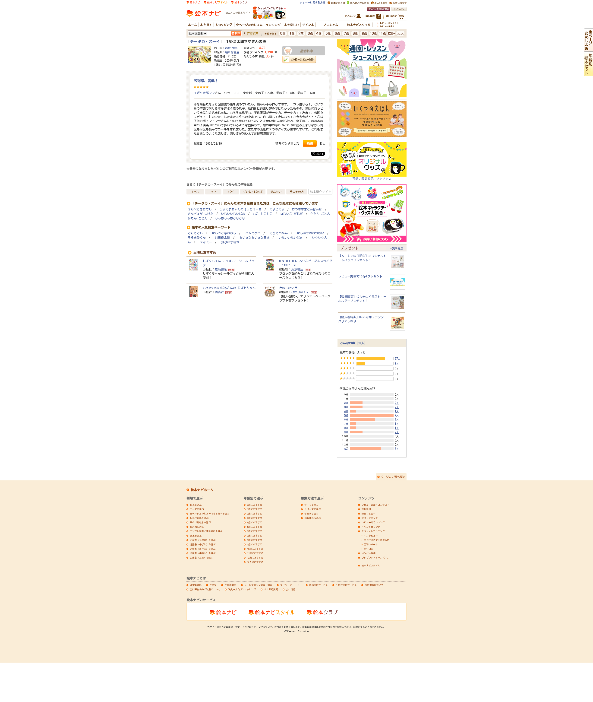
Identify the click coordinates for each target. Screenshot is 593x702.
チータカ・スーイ (205, 41)
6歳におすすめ (254, 531)
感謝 (309, 143)
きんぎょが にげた (200, 213)
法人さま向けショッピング (242, 589)
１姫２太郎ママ (204, 93)
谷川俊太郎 (222, 237)
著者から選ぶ (311, 513)
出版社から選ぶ (312, 518)
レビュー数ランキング (373, 522)
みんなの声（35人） (353, 343)
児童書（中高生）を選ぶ (202, 553)
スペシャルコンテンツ (373, 531)
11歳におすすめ (255, 553)
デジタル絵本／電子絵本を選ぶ (206, 531)
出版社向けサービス (346, 585)
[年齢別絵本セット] (588, 74)
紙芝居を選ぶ (197, 527)
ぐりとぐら (276, 209)
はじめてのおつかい (310, 233)
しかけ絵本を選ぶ (199, 518)
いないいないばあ (233, 213)
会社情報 (290, 589)
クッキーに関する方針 (312, 2)
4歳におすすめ (254, 522)
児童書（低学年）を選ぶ (202, 540)
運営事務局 (196, 585)
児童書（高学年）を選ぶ (202, 549)
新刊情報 (366, 509)
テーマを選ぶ (197, 509)
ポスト (319, 153)
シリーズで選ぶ (312, 509)
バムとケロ (252, 233)
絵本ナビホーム (202, 490)
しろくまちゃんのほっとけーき (240, 209)
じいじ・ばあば (252, 191)
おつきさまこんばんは (307, 209)
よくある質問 (271, 589)
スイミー (206, 242)
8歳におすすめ (254, 540)
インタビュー (371, 535)
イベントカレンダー (372, 527)
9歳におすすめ (254, 544)
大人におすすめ (255, 562)
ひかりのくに (300, 292)
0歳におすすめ (254, 505)
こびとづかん (279, 233)
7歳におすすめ (254, 535)
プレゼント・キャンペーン (375, 557)
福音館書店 (232, 52)
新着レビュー (368, 513)
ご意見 (213, 585)
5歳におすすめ (254, 527)
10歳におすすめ (255, 549)
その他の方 (297, 191)
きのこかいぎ (288, 287)
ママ (213, 191)
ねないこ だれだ (291, 213)
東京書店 (297, 269)
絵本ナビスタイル (371, 565)
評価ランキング (370, 518)
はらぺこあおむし (200, 209)
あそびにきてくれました (376, 540)
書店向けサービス (318, 585)
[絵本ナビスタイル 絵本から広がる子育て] (215, 2)
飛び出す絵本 (230, 242)
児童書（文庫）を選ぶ (201, 557)
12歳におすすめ (255, 557)
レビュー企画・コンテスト (375, 505)
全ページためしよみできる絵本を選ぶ (209, 513)
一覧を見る (396, 248)
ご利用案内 (230, 585)
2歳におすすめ (254, 513)
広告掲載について (374, 585)
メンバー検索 (368, 553)
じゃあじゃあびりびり (230, 218)
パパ (230, 191)
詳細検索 (252, 33)
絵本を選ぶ (196, 505)
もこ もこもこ (262, 213)
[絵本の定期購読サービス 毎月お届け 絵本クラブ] (239, 2)
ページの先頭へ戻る (392, 476)
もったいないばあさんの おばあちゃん (229, 287)
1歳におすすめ (254, 509)
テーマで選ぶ (311, 505)
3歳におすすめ (254, 518)
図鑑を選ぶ (196, 535)
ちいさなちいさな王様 (254, 237)
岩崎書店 (221, 269)
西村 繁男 (231, 48)
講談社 (219, 292)
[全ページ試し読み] (588, 49)
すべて (195, 191)
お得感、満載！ (206, 81)
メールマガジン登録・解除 (258, 585)
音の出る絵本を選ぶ (200, 522)
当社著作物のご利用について (205, 589)
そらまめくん (197, 237)
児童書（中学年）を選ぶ (202, 544)
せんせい (275, 191)
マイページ (286, 585)
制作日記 (368, 549)
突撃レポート (371, 544)
